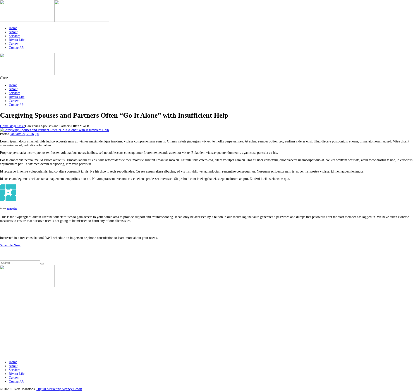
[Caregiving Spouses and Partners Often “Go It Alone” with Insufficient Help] (54, 130)
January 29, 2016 (22, 134)
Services (14, 36)
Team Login (8, 330)
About (13, 32)
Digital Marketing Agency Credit (59, 389)
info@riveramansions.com (18, 322)
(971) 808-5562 (11, 314)
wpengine (12, 208)
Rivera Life (16, 40)
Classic (20, 126)
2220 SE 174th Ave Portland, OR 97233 (14, 304)
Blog (12, 126)
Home (13, 28)
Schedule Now (10, 245)
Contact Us (16, 47)
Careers (14, 44)
